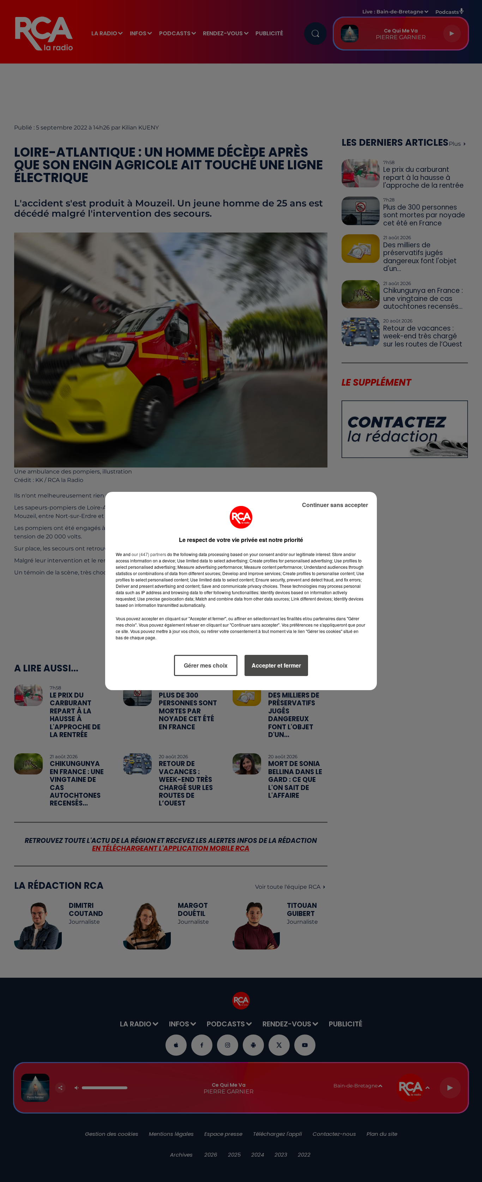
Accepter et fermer (276, 665)
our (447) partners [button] (149, 554)
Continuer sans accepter (335, 505)
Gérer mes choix (206, 665)
